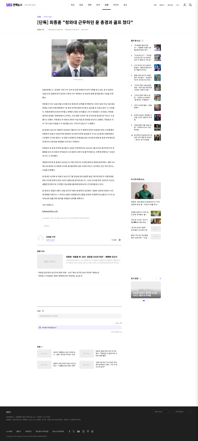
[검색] (190, 5)
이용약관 (28, 431)
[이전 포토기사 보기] (156, 278)
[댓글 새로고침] (43, 311)
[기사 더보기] (41, 346)
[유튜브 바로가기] (78, 431)
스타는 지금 (47, 16)
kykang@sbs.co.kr (50, 211)
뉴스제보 (9, 431)
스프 (177, 5)
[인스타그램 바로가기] (83, 431)
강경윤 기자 (40, 30)
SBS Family (158, 411)
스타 (39, 16)
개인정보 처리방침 (42, 431)
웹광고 (18, 431)
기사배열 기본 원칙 (75, 419)
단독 (39, 346)
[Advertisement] (79, 380)
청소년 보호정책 (58, 431)
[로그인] (184, 5)
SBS (155, 5)
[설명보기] (142, 40)
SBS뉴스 (162, 5)
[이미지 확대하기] (54, 74)
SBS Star (170, 5)
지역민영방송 (179, 411)
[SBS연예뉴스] (14, 5)
